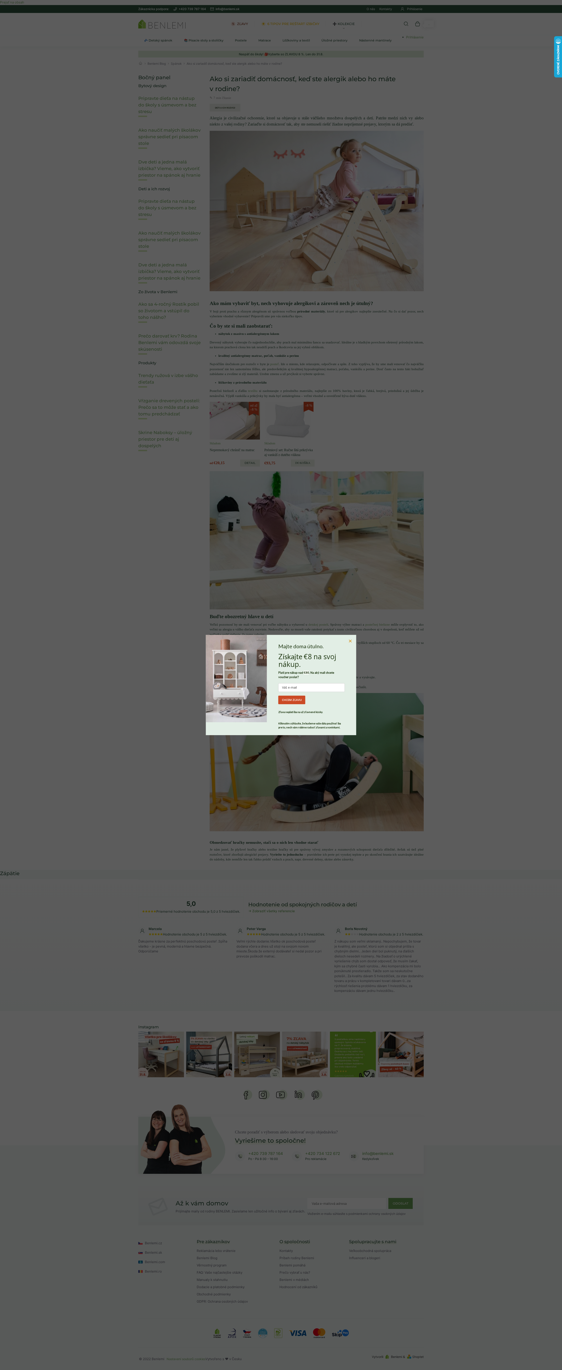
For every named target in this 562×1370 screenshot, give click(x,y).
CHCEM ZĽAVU (292, 700)
